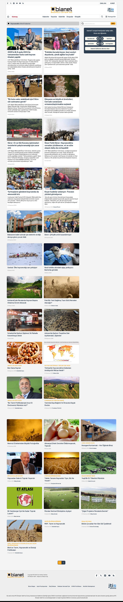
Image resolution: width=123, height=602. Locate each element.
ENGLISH (103, 3)
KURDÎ (112, 3)
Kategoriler (112, 16)
